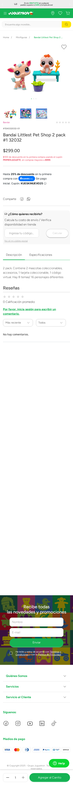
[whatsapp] (28, 199)
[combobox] (36, 24)
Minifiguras (21, 37)
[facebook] (22, 199)
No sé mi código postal (16, 240)
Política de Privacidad (49, 654)
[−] (8, 777)
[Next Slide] (70, 4)
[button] (36, 676)
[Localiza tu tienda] (53, 13)
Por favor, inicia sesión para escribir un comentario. (29, 311)
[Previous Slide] (3, 4)
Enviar (37, 642)
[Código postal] (36, 228)
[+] (23, 777)
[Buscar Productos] (66, 24)
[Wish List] (60, 13)
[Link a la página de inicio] (6, 37)
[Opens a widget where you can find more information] (59, 763)
